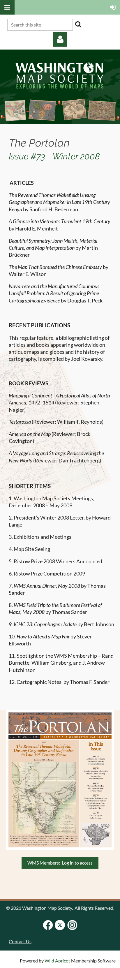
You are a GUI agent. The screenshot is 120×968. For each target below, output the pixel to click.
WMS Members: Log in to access (60, 862)
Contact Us (20, 941)
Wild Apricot (57, 960)
